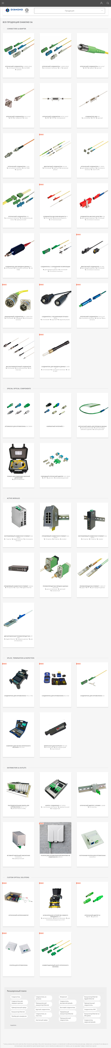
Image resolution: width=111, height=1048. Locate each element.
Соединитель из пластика (41, 1015)
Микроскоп (63, 997)
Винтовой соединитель (67, 1007)
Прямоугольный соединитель (89, 1004)
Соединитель (15, 997)
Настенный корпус (42, 1020)
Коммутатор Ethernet (18, 1012)
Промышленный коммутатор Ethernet (42, 1004)
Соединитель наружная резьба (89, 1021)
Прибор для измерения (19, 1016)
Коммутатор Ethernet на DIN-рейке (91, 1015)
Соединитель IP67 (90, 1009)
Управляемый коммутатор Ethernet (66, 1013)
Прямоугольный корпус (18, 1007)
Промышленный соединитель (65, 1019)
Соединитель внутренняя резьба (66, 1002)
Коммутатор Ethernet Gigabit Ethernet (90, 998)
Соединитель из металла (41, 998)
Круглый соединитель (43, 1009)
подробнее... (13, 1025)
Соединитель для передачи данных (17, 1002)
